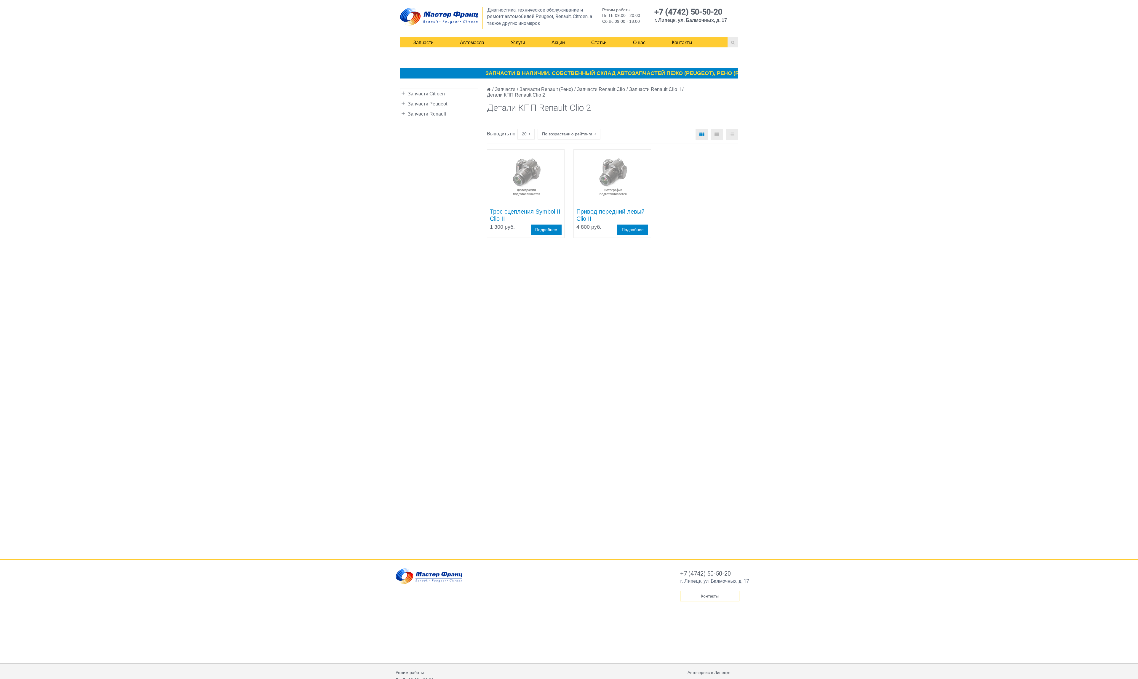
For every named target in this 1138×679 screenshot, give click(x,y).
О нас (639, 42)
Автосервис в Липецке (709, 672)
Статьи (599, 42)
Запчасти (423, 42)
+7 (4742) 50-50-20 (688, 11)
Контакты (682, 42)
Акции (558, 42)
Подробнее (546, 229)
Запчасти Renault (427, 113)
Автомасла (472, 42)
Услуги (518, 42)
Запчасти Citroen (426, 93)
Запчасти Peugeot (427, 103)
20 (524, 134)
